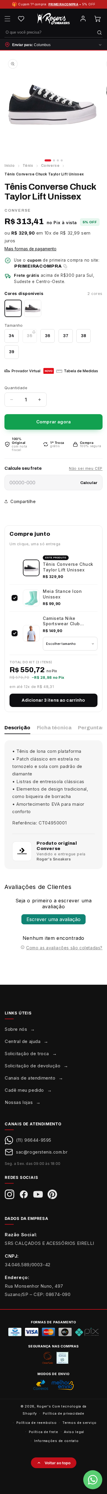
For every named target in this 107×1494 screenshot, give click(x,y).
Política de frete (43, 1432)
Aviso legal (74, 1432)
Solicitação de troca (27, 1053)
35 (32, 338)
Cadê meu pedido (24, 1090)
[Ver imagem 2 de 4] (54, 160)
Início (9, 166)
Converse (50, 166)
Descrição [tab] (17, 727)
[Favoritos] (21, 18)
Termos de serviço (79, 1423)
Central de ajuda (23, 1041)
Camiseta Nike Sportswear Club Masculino (61, 621)
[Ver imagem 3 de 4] (58, 160)
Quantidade (15, 387)
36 (47, 335)
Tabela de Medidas (81, 371)
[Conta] (82, 18)
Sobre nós (16, 1029)
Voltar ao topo (57, 1462)
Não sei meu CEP (86, 468)
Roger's (44, 1406)
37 (65, 335)
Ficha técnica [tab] (54, 727)
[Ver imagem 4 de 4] (62, 160)
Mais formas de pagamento (30, 248)
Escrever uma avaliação (53, 919)
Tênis (28, 166)
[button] (7, 18)
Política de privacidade (63, 1413)
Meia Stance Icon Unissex (62, 594)
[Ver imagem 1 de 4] (48, 160)
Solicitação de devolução (32, 1066)
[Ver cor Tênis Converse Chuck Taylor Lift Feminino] (32, 308)
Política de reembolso (36, 1423)
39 (11, 351)
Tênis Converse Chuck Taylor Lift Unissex (68, 567)
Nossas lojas (19, 1102)
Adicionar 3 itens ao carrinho (53, 700)
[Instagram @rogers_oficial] (9, 1194)
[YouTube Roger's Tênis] (38, 1194)
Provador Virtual (26, 371)
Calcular (88, 482)
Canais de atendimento (30, 1078)
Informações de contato (56, 1441)
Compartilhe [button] (23, 501)
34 (11, 335)
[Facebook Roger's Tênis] (24, 1194)
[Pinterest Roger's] (52, 1194)
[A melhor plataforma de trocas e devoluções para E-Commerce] (62, 1358)
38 (83, 335)
